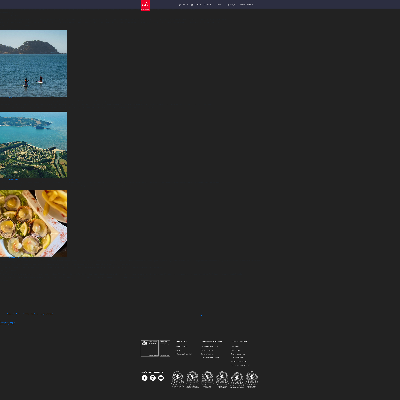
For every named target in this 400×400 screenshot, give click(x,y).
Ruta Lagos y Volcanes (239, 361)
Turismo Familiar (207, 354)
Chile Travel (235, 346)
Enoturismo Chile (237, 357)
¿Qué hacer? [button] (195, 5)
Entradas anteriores (7, 322)
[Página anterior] (197, 315)
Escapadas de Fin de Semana (18, 314)
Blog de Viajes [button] (230, 5)
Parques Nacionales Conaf (240, 365)
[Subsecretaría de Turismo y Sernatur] (155, 348)
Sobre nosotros (181, 346)
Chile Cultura (235, 350)
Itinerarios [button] (207, 5)
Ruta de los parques (238, 354)
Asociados (179, 350)
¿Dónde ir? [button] (182, 5)
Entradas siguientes (7, 324)
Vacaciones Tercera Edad (209, 346)
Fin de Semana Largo (37, 314)
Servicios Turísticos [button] (246, 5)
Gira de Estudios (207, 350)
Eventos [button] (218, 5)
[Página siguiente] (202, 315)
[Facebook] (145, 378)
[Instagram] (153, 378)
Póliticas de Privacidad (184, 354)
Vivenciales (50, 314)
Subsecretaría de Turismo (210, 357)
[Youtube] (161, 378)
